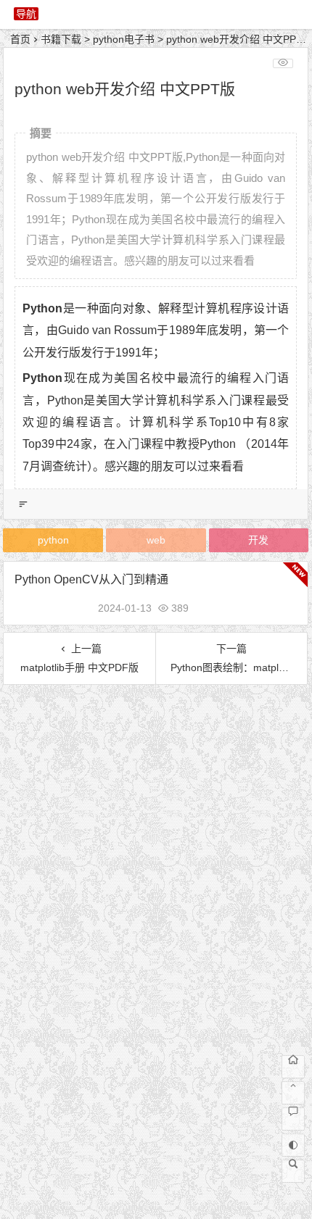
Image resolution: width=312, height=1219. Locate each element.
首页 (20, 39)
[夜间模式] (293, 1145)
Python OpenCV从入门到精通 (91, 579)
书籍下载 (61, 39)
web (156, 540)
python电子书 (124, 39)
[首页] (293, 1066)
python (53, 540)
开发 (258, 540)
